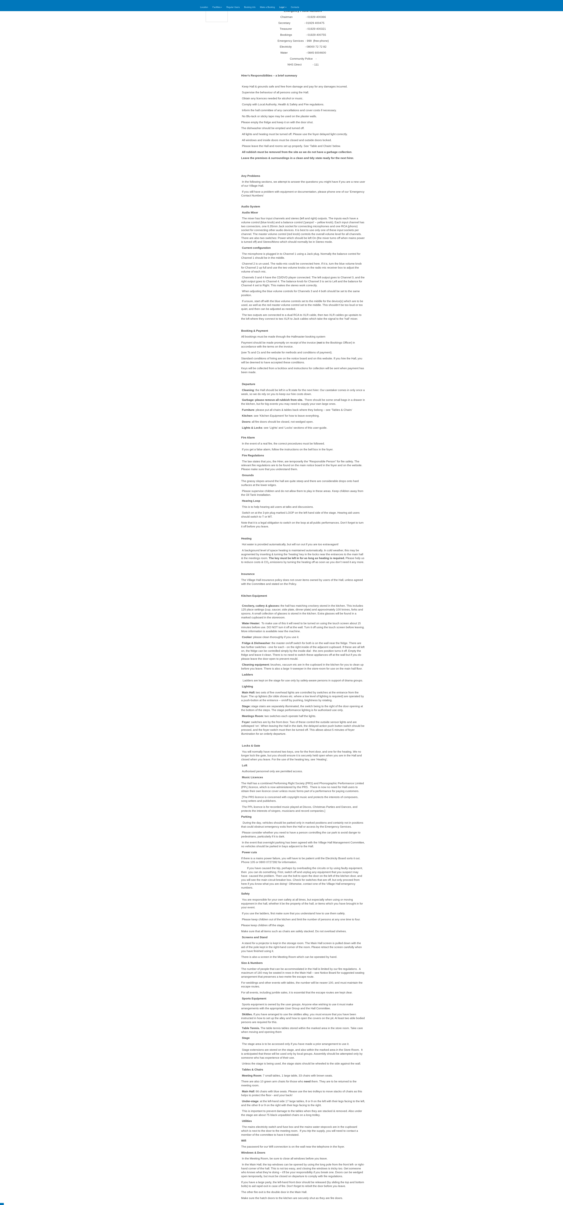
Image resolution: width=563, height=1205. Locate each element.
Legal (282, 7)
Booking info (250, 7)
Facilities (216, 7)
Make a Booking (267, 7)
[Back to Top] (2, 1204)
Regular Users (233, 7)
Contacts (295, 7)
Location (204, 7)
